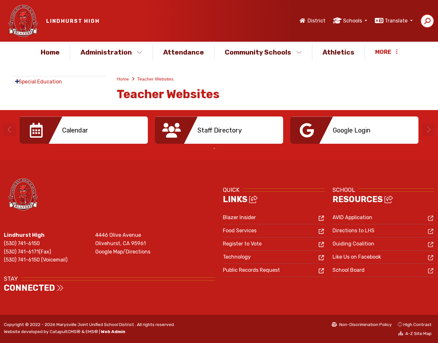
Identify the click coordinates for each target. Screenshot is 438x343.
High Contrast (417, 324)
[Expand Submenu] (17, 81)
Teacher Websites (155, 78)
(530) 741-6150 (22, 243)
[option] (83, 130)
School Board (349, 270)
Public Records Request (251, 270)
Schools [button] (353, 21)
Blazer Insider (239, 217)
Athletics (338, 52)
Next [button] (428, 129)
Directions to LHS (354, 230)
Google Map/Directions (122, 252)
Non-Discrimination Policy (362, 325)
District (316, 21)
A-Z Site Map (415, 334)
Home (50, 52)
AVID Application (352, 217)
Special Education (40, 82)
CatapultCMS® (65, 331)
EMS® (92, 331)
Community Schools (258, 52)
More (383, 52)
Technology (237, 257)
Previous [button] (9, 129)
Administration (106, 52)
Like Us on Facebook (357, 257)
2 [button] (224, 148)
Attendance (183, 52)
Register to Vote (242, 244)
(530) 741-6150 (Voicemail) (35, 260)
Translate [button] (397, 21)
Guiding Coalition (353, 244)
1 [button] (214, 148)
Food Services (240, 230)
